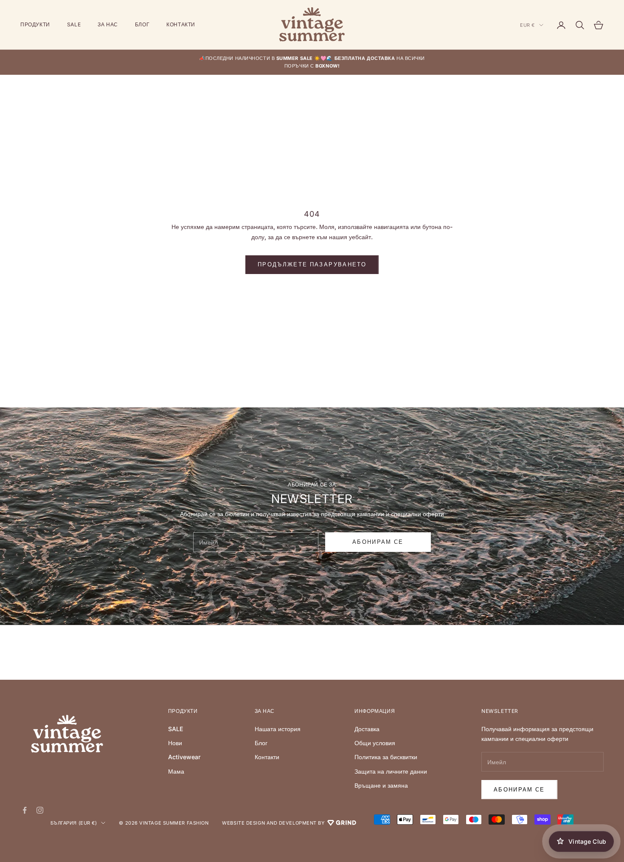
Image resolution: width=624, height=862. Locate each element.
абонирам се (378, 541)
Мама (176, 771)
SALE (74, 24)
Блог (142, 24)
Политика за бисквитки (385, 756)
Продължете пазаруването (312, 264)
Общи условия (374, 742)
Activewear (184, 756)
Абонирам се (519, 789)
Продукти (35, 24)
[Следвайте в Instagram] (40, 810)
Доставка (366, 728)
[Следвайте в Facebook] (24, 810)
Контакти (180, 24)
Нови (175, 742)
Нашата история (278, 728)
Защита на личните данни (390, 771)
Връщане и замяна (381, 785)
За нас (108, 24)
